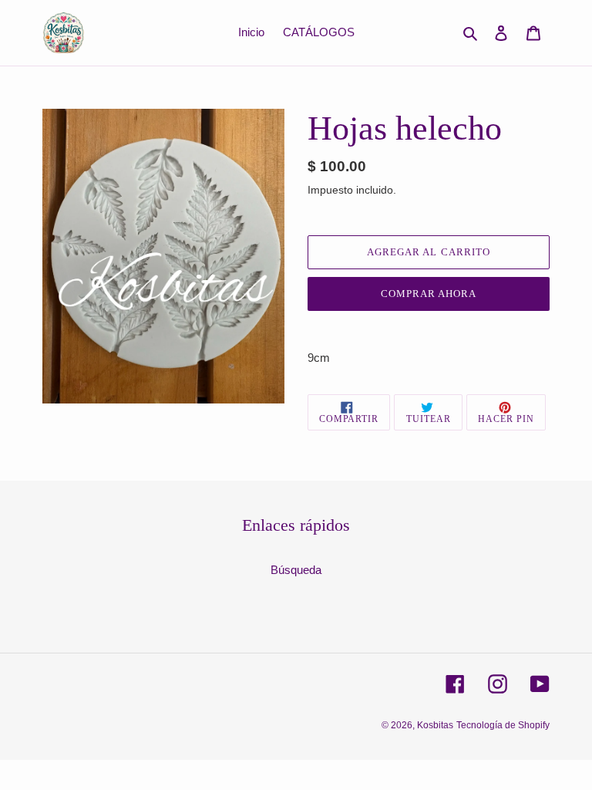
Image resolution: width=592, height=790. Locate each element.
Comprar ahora (429, 293)
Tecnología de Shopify (503, 725)
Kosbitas (435, 725)
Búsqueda (296, 569)
